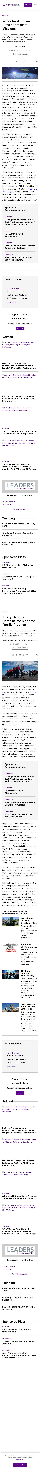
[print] (37, 61)
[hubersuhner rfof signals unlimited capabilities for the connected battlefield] (10, 921)
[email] (27, 61)
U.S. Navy (12, 724)
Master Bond (8, 502)
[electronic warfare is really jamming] (10, 948)
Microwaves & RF (30, 640)
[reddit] (23, 61)
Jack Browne (20, 46)
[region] (20, 1461)
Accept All (20, 1465)
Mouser (6, 505)
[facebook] (13, 61)
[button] (3, 4)
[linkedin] (16, 61)
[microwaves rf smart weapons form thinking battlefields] (10, 1007)
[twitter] (20, 61)
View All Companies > (20, 509)
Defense (5, 16)
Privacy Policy (20, 1459)
